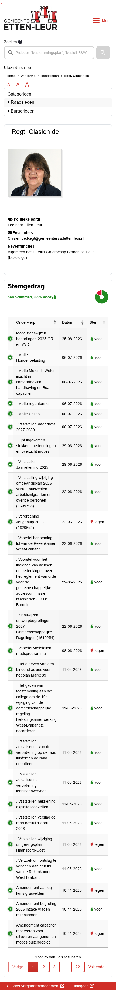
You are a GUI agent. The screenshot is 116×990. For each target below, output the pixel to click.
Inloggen (81, 986)
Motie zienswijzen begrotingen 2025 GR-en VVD (35, 339)
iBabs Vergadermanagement (34, 986)
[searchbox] (49, 52)
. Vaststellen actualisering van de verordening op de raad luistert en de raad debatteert (36, 752)
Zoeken (10, 42)
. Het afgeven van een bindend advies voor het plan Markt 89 (35, 669)
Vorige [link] (17, 967)
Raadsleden (50, 76)
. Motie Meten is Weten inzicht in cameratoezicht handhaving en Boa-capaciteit (36, 382)
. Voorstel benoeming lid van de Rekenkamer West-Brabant (36, 543)
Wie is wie (28, 76)
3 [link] (54, 967)
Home (11, 76)
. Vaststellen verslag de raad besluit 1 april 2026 (36, 823)
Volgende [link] (96, 967)
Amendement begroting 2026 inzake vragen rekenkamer (36, 909)
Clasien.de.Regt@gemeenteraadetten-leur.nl (46, 238)
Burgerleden (22, 111)
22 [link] (78, 967)
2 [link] (44, 967)
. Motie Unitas (28, 414)
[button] (103, 52)
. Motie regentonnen (33, 403)
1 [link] (33, 967)
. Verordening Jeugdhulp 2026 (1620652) (30, 522)
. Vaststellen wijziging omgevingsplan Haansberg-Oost (34, 844)
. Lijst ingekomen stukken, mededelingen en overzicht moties (36, 446)
